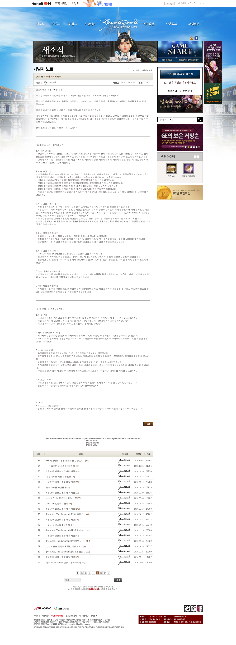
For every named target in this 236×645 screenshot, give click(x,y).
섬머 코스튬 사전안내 (58, 487)
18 (108, 573)
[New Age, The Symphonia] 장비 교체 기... (67, 514)
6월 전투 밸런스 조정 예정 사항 (62, 493)
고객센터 (191, 3)
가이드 (56, 23)
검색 (118, 580)
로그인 (169, 3)
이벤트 (75, 3)
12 (85, 573)
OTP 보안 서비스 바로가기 (192, 38)
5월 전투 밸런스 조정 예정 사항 (63, 509)
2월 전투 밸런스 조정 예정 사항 (62, 557)
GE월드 (72, 23)
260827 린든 (185, 147)
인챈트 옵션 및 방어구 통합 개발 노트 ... (66, 546)
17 (104, 573)
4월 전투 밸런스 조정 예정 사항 (62, 519)
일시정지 (199, 147)
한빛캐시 (182, 3)
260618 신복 (191, 147)
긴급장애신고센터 (197, 147)
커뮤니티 (89, 23)
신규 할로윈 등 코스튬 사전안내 (62, 466)
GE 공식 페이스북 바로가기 (196, 38)
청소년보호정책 (71, 616)
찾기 (185, 91)
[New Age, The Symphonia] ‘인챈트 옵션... (68, 541)
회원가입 (172, 91)
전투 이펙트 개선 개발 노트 (60, 476)
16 (101, 573)
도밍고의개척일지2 (194, 147)
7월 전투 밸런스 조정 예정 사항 (62, 482)
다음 (197, 156)
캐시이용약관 (83, 616)
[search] (185, 119)
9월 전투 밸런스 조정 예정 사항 (62, 471)
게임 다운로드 (166, 59)
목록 (148, 424)
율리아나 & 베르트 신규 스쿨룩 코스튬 (65, 562)
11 (82, 573)
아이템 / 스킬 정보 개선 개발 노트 (63, 498)
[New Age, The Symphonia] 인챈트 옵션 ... (68, 552)
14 (93, 573)
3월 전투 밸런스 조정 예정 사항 (62, 535)
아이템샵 (148, 23)
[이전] (77, 573)
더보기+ (200, 3)
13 (89, 573)
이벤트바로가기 (180, 103)
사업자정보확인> (104, 622)
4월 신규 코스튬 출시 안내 (60, 525)
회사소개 (37, 616)
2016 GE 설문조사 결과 (59, 503)
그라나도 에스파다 (118, 24)
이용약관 (45, 616)
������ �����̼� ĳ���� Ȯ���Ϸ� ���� (213, 62)
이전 (195, 156)
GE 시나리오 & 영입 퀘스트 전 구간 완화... (67, 460)
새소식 (40, 23)
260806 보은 (188, 147)
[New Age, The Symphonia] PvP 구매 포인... (67, 530)
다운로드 (172, 23)
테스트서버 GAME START (188, 59)
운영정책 (94, 616)
